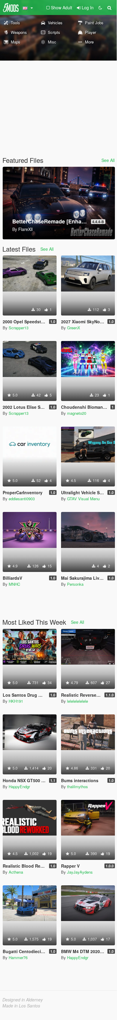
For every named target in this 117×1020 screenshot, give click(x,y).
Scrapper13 (18, 328)
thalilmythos (77, 786)
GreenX (73, 328)
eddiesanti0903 (22, 498)
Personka (75, 584)
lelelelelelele (77, 701)
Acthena (16, 872)
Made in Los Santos (21, 1006)
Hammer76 (18, 957)
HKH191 (16, 701)
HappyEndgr (19, 786)
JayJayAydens (80, 872)
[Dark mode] (100, 7)
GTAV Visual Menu (83, 498)
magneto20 (76, 413)
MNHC (14, 584)
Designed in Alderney (22, 1000)
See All (108, 160)
